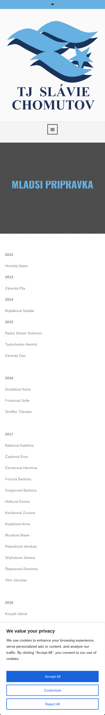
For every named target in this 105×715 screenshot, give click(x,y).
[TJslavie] (52, 64)
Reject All (52, 704)
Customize (52, 690)
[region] (52, 669)
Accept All (52, 676)
